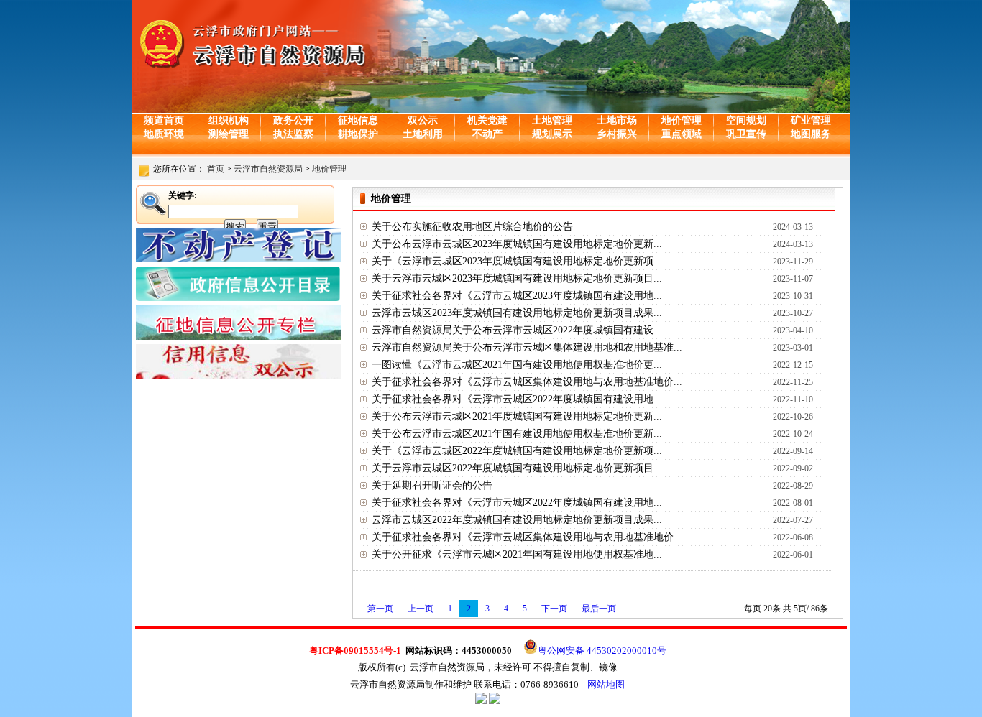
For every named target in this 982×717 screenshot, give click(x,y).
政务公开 (293, 120)
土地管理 (552, 120)
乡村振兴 (617, 134)
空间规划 (746, 120)
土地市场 (617, 120)
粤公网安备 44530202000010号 (602, 650)
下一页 (554, 608)
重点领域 (681, 134)
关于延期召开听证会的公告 (432, 485)
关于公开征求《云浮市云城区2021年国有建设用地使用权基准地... (517, 554)
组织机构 (228, 120)
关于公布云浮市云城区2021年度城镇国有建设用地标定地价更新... (517, 416)
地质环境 (164, 134)
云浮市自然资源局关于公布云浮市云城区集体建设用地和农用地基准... (527, 347)
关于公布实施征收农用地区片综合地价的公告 (472, 226)
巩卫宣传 (746, 134)
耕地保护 (358, 134)
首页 (215, 169)
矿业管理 (811, 120)
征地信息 (358, 120)
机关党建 (487, 120)
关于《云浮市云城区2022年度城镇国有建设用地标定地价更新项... (517, 450)
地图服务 (811, 134)
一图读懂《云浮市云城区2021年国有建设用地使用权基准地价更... (517, 364)
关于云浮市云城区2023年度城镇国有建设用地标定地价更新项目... (517, 278)
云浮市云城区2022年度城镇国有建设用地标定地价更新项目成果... (517, 519)
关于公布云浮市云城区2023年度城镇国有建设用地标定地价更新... (517, 244)
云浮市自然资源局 (268, 169)
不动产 (487, 134)
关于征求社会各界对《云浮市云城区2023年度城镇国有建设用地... (517, 295)
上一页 (420, 608)
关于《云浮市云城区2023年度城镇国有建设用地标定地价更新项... (517, 261)
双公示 (423, 120)
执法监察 (293, 134)
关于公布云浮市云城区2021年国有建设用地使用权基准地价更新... (517, 433)
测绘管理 (228, 134)
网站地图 (606, 684)
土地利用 (423, 134)
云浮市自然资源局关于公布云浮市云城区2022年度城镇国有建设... (517, 330)
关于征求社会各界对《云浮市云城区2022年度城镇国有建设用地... (517, 399)
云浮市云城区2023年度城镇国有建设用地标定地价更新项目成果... (517, 312)
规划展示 (552, 134)
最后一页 (599, 608)
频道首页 (164, 120)
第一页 (380, 608)
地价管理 (681, 120)
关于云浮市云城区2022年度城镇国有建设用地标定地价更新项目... (517, 468)
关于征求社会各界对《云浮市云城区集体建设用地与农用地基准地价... (527, 381)
